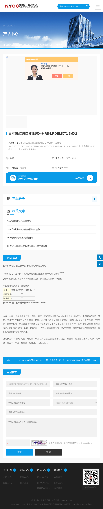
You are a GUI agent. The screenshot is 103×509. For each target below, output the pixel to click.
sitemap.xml (66, 500)
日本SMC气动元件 (44, 45)
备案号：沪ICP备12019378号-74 (78, 504)
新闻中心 (24, 470)
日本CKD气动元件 (44, 483)
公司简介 (7, 477)
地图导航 (58, 488)
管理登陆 (55, 500)
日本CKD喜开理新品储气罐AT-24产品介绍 (27, 246)
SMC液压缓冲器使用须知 (19, 221)
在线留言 (58, 477)
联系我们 (58, 470)
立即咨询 (80, 178)
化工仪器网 (45, 500)
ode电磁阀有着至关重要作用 (20, 237)
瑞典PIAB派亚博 (44, 488)
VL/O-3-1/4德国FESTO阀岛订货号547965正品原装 (41, 360)
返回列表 (53, 360)
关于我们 (7, 470)
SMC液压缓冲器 (63, 45)
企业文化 (7, 483)
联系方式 (58, 483)
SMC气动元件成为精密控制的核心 (23, 229)
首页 (18, 45)
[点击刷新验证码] (39, 443)
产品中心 (28, 45)
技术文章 (24, 483)
